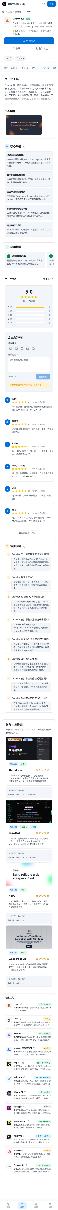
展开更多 (9, 104)
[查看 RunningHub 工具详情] (29, 1124)
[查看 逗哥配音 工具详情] (29, 1110)
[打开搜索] (43, 3)
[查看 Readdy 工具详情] (29, 1036)
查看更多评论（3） (27, 533)
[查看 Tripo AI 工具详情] (29, 1066)
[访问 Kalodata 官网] (24, 1077)
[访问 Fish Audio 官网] (26, 1165)
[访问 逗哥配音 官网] (23, 1107)
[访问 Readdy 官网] (23, 1033)
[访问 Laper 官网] (21, 1004)
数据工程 (20, 58)
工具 (10, 11)
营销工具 (13, 764)
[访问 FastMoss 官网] (25, 1151)
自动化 (18, 11)
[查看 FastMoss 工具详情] (29, 1154)
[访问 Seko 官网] (20, 1019)
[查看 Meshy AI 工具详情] (29, 1095)
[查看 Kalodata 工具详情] (29, 1080)
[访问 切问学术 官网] (23, 1136)
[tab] (5, 68)
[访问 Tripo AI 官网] (23, 1063)
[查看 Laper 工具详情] (29, 1007)
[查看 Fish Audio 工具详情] (29, 1168)
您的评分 (13, 343)
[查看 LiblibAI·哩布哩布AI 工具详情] (29, 1051)
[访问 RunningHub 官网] (28, 1121)
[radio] (10, 348)
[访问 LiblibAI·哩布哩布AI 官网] (34, 1048)
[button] (24, 125)
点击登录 (38, 385)
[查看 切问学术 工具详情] (29, 1139)
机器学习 (23, 827)
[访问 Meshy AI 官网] (25, 1092)
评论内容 (13, 354)
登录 (51, 4)
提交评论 (43, 376)
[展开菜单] (4, 4)
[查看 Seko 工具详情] (29, 1022)
